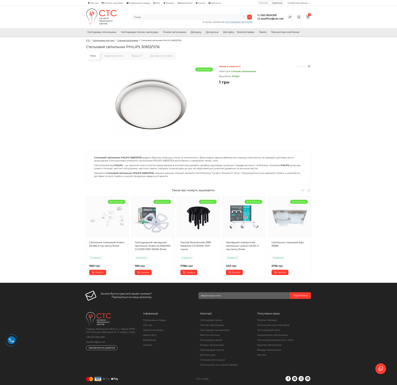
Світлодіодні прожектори (214, 330)
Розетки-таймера (267, 320)
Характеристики (113, 55)
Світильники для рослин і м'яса (275, 340)
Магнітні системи (210, 335)
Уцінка (201, 3)
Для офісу (228, 32)
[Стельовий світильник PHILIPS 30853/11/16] (151, 103)
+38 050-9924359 (95, 337)
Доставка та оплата (161, 55)
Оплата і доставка (113, 3)
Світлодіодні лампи (211, 320)
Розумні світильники (212, 345)
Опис (93, 55)
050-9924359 (268, 15)
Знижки (169, 3)
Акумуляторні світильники (272, 335)
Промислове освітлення (285, 32)
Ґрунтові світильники (269, 345)
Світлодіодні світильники (102, 32)
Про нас (93, 3)
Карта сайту (150, 335)
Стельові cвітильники (212, 359)
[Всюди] (243, 17)
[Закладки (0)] (299, 17)
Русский (263, 3)
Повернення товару (139, 3)
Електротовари (246, 32)
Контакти (215, 3)
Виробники (186, 3)
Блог (157, 3)
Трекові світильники (212, 325)
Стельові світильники (243, 71)
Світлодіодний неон (268, 330)
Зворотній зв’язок (153, 330)
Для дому (196, 32)
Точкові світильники (175, 32)
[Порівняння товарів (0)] (290, 17)
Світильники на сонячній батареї (219, 364)
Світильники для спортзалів (273, 325)
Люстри (261, 355)
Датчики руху (207, 355)
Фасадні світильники (269, 350)
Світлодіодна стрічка (212, 350)
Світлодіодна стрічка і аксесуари (140, 32)
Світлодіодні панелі (211, 340)
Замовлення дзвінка (102, 347)
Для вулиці (212, 32)
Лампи (263, 32)
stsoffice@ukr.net (272, 18)
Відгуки (137, 55)
